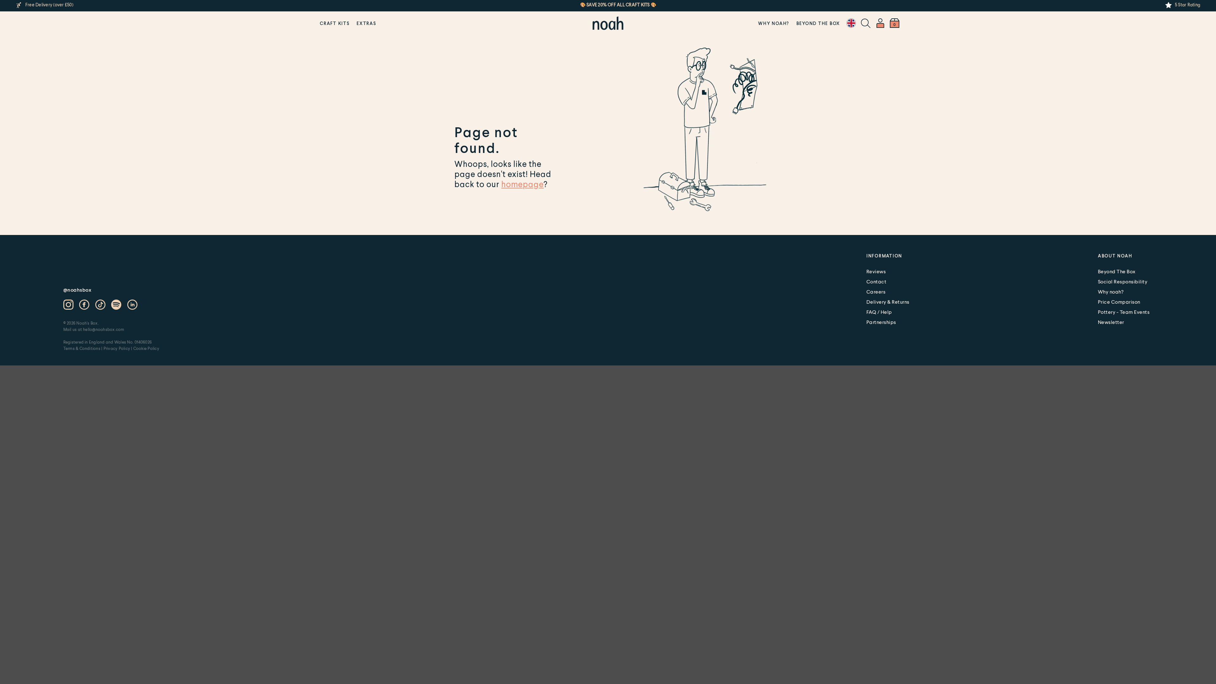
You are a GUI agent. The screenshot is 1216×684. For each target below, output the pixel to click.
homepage (522, 184)
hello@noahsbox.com (103, 329)
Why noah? (773, 23)
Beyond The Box (818, 23)
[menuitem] (335, 23)
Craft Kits (335, 23)
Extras (366, 23)
